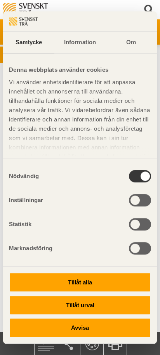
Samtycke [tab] (29, 42)
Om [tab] (131, 42)
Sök (150, 9)
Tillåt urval (80, 305)
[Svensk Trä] (25, 9)
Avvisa (80, 327)
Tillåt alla (80, 282)
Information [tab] (80, 42)
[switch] (140, 200)
